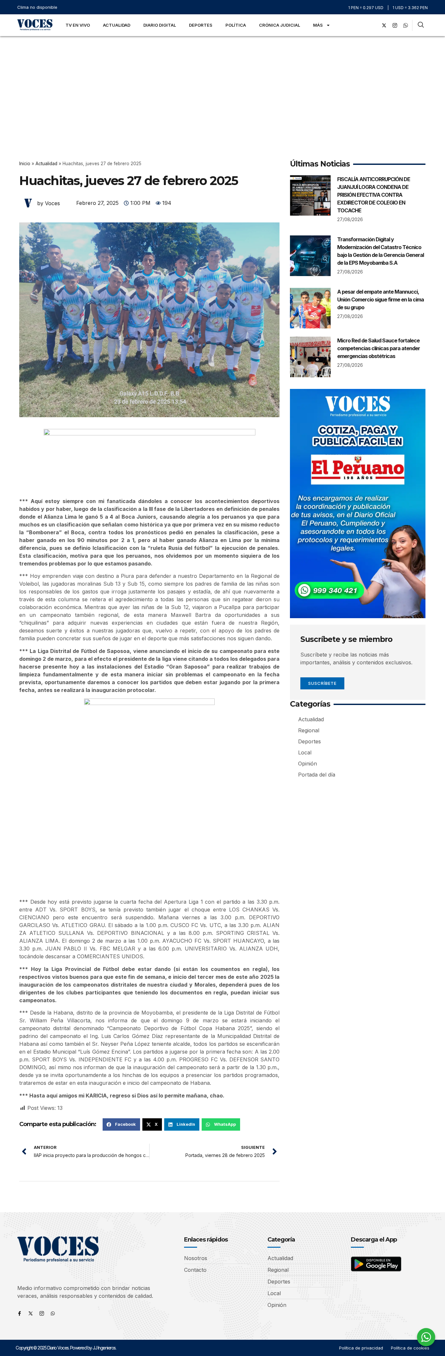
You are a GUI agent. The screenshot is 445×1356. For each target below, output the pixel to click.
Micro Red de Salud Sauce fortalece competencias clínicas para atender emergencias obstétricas (378, 348)
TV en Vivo (77, 25)
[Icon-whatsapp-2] (405, 25)
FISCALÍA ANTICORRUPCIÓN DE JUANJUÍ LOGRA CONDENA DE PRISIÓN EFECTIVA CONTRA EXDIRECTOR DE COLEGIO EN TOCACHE (373, 195)
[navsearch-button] (421, 25)
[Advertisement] (222, 84)
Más (318, 25)
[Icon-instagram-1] (394, 25)
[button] (121, 1124)
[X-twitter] (384, 25)
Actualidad (116, 25)
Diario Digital (159, 25)
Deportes (200, 25)
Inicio (24, 163)
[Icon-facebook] (19, 1313)
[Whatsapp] (52, 1313)
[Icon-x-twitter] (30, 1313)
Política (235, 25)
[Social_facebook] (373, 25)
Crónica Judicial (279, 25)
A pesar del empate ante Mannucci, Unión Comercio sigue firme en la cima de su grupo (380, 299)
